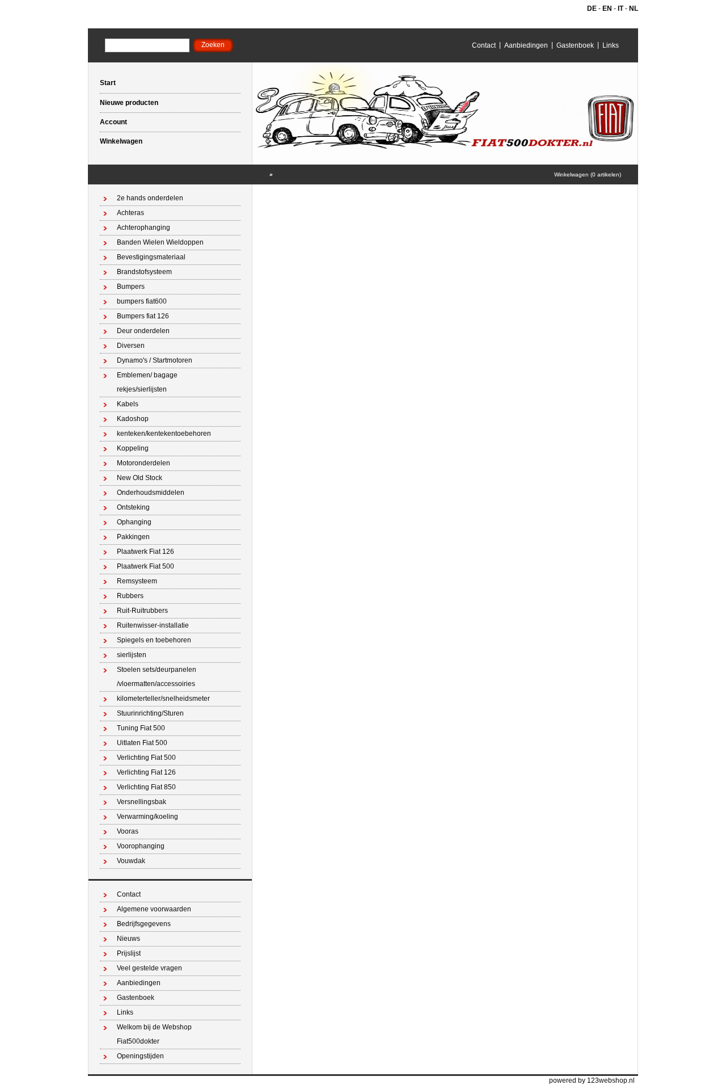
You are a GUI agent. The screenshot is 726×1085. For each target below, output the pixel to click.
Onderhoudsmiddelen (150, 493)
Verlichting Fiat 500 (146, 758)
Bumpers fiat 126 (143, 316)
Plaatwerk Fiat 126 (145, 552)
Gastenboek (575, 45)
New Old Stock (139, 478)
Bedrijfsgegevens (144, 924)
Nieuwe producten (129, 103)
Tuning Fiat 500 (141, 728)
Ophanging (134, 522)
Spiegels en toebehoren (154, 640)
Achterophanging (143, 228)
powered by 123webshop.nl (592, 1080)
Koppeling (133, 448)
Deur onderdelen (143, 331)
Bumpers (131, 287)
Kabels (127, 404)
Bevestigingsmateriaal (151, 257)
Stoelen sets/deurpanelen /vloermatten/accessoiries (156, 677)
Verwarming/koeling (147, 817)
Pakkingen (133, 537)
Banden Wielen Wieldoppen (160, 242)
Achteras (130, 213)
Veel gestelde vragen (149, 968)
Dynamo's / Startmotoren (154, 360)
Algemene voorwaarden (154, 909)
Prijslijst (129, 953)
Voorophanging (140, 846)
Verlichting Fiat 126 (146, 772)
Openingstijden (140, 1056)
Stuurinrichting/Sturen (150, 713)
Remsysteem (137, 581)
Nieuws (128, 939)
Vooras (127, 831)
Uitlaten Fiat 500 (142, 743)
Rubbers (130, 596)
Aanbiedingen (526, 45)
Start (108, 83)
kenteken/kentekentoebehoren (164, 434)
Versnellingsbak (141, 802)
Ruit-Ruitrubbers (142, 611)
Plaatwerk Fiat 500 (145, 566)
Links (610, 45)
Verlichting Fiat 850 (146, 787)
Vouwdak (131, 861)
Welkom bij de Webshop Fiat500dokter (154, 1034)
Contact (484, 45)
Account (113, 122)
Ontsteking (133, 507)
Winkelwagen (121, 141)
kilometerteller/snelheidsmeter (163, 699)
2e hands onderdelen (150, 198)
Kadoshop (133, 419)
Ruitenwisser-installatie (153, 625)
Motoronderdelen (143, 463)
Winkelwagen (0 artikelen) (587, 174)
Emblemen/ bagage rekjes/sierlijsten (147, 382)
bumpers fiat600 (142, 301)
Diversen (131, 346)
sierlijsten (131, 655)
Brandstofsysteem (144, 272)
